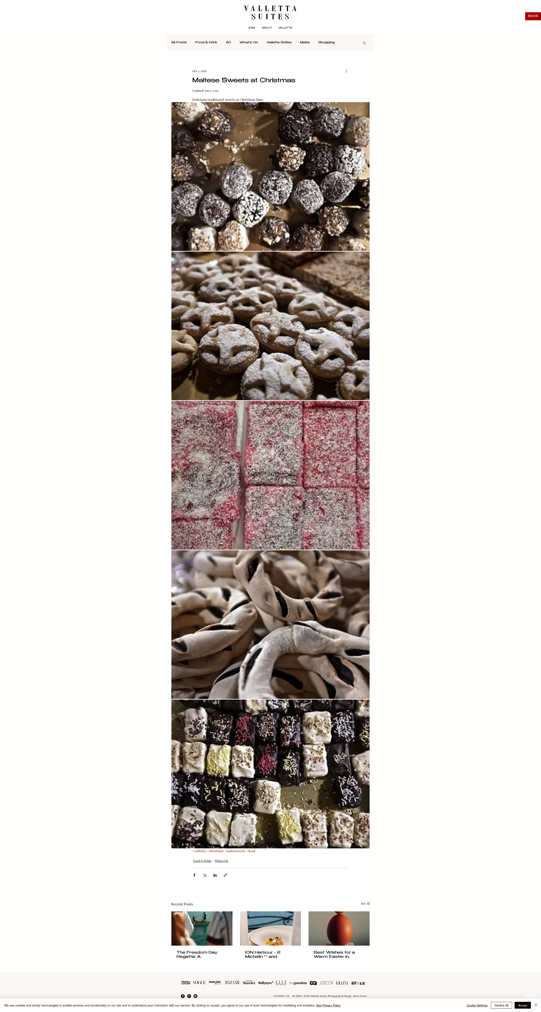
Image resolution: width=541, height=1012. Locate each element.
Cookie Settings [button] (477, 1005)
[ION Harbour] (270, 928)
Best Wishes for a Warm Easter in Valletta (334, 955)
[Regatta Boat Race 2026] (201, 928)
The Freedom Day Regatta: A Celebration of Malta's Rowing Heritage (200, 955)
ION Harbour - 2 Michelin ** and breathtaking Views (266, 955)
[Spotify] (195, 996)
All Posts (179, 42)
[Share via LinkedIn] (215, 875)
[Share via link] (225, 875)
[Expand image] (270, 176)
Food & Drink (206, 42)
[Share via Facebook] (194, 875)
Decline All (501, 1005)
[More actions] (346, 70)
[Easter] (339, 928)
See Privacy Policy (328, 1005)
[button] (285, 28)
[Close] (535, 1005)
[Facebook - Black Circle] (183, 996)
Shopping (326, 42)
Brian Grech (360, 996)
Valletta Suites (279, 42)
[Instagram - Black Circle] (189, 996)
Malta (305, 42)
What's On (248, 42)
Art (228, 42)
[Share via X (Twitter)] (205, 875)
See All (365, 903)
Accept (522, 1005)
